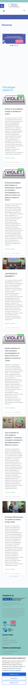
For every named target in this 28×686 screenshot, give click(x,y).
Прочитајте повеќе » (10, 158)
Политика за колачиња (15, 670)
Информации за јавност (9, 640)
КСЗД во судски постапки (10, 642)
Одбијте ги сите (14, 682)
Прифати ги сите (14, 674)
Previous (4, 38)
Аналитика (5, 644)
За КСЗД (4, 638)
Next (23, 38)
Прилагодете (14, 678)
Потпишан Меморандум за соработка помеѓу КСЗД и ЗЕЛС (14, 519)
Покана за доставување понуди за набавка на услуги (14, 111)
